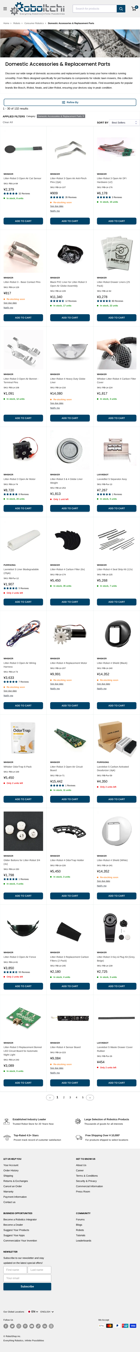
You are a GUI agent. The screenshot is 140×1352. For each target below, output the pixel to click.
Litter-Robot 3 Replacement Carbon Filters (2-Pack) (69, 959)
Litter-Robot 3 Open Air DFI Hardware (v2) (112, 180)
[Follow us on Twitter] (12, 1326)
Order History (11, 1170)
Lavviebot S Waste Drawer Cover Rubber (115, 1049)
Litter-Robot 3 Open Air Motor (20, 479)
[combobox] (95, 9)
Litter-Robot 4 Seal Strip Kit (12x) (115, 569)
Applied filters (14, 116)
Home (6, 23)
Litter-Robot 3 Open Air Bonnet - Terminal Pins (21, 380)
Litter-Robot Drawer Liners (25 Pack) (113, 284)
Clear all (8, 122)
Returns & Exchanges (15, 1180)
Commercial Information (89, 1186)
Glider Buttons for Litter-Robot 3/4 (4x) (22, 862)
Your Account (10, 1165)
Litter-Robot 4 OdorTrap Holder (67, 860)
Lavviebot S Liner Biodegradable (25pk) (21, 571)
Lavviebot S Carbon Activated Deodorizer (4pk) (113, 768)
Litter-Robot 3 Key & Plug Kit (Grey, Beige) (116, 959)
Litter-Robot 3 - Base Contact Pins (22, 282)
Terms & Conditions (87, 1175)
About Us (81, 1165)
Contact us (9, 1202)
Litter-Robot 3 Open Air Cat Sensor (22, 178)
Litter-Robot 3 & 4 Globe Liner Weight (66, 481)
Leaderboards (83, 1240)
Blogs (79, 1224)
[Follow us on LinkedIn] (44, 1326)
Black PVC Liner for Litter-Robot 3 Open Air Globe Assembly (68, 284)
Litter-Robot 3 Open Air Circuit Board (66, 768)
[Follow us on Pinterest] (25, 1326)
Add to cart (23, 221)
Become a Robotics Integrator (20, 1219)
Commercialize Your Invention (20, 1240)
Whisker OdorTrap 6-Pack (18, 766)
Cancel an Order (12, 1186)
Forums (80, 1219)
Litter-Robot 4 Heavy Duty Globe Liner (67, 380)
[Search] (121, 8)
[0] (134, 9)
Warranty (8, 1191)
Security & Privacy (86, 1180)
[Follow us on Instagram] (18, 1326)
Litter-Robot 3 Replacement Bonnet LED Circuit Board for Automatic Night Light (23, 1051)
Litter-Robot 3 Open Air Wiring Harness (20, 665)
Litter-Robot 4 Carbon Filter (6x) (67, 569)
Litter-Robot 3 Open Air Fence (20, 957)
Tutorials (80, 1235)
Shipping (8, 1175)
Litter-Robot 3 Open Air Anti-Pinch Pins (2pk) (68, 180)
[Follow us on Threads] (51, 1326)
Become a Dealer (13, 1224)
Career (80, 1170)
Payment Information (15, 1196)
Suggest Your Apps (14, 1235)
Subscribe (27, 1286)
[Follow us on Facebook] (5, 1326)
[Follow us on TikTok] (38, 1326)
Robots (16, 23)
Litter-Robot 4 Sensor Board (65, 1047)
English (46, 1311)
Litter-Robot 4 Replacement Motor (68, 663)
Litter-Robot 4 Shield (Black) (112, 663)
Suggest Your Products (16, 1230)
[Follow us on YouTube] (31, 1326)
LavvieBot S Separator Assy (112, 479)
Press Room (83, 1191)
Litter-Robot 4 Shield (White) (112, 860)
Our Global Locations (13, 1311)
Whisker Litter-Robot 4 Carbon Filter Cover (116, 380)
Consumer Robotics (34, 23)
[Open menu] (5, 8)
